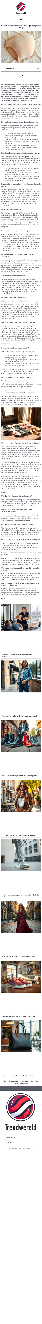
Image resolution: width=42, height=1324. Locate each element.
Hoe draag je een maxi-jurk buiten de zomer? (18, 956)
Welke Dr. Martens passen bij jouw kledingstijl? (19, 776)
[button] (21, 19)
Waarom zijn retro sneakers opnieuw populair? (19, 1016)
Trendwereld (10, 1138)
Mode (5, 1081)
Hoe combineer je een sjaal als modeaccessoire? (19, 835)
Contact (8, 1140)
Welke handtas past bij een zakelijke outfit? (17, 1076)
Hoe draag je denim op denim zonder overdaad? (19, 716)
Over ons (8, 1142)
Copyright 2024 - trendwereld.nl (21, 1148)
